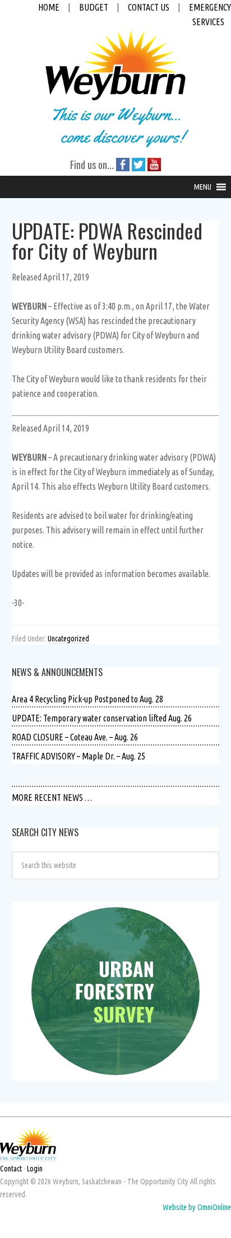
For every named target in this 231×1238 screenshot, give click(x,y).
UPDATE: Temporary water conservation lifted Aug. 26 (102, 718)
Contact (11, 1168)
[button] (202, 187)
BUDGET (93, 7)
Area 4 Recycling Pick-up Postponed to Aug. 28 (87, 699)
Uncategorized (68, 638)
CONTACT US (148, 7)
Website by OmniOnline (197, 1207)
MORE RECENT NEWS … (52, 797)
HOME (48, 7)
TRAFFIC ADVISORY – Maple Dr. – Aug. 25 (78, 756)
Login (35, 1168)
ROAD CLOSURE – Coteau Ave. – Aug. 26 (75, 737)
